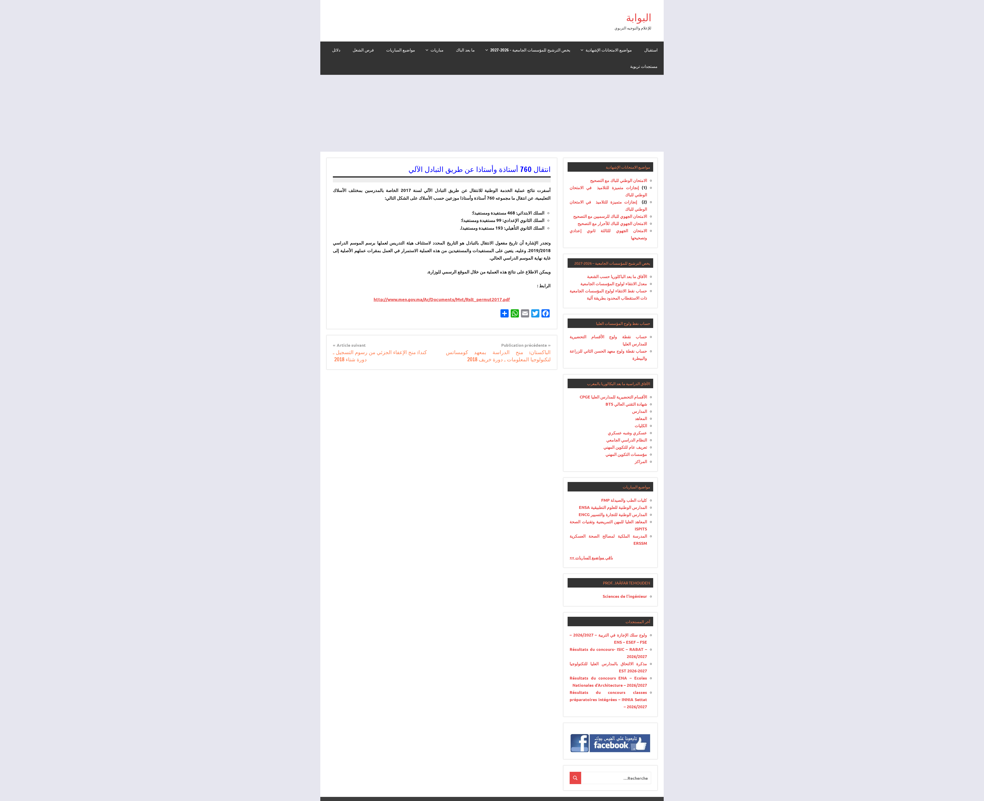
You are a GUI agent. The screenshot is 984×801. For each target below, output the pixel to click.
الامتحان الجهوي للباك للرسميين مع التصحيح (610, 216)
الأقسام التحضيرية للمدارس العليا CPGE (613, 396)
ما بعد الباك (465, 50)
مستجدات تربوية (644, 66)
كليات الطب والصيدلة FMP (624, 500)
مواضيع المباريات (400, 50)
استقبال (651, 50)
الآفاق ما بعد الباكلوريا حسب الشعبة (617, 276)
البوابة (638, 17)
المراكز (641, 461)
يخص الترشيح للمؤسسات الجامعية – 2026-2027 (530, 50)
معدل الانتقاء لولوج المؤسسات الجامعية (613, 283)
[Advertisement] (492, 113)
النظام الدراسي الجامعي (626, 440)
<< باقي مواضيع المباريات (591, 557)
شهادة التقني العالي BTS (626, 404)
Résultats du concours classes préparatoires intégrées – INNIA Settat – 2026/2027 (608, 699)
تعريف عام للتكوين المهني (625, 447)
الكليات (641, 425)
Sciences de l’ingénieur (625, 596)
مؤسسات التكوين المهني (626, 454)
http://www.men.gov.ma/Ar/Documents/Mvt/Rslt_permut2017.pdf (442, 299)
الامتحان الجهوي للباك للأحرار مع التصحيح (612, 223)
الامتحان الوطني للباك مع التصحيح (618, 180)
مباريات (437, 50)
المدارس (639, 411)
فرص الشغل (363, 50)
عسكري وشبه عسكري (627, 432)
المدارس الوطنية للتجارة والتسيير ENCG (613, 514)
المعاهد (641, 418)
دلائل (336, 50)
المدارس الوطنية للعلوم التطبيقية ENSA (613, 507)
